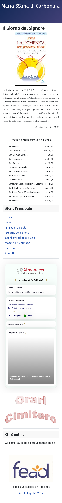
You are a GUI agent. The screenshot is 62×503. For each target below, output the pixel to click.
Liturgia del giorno (31, 308)
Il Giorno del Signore (17, 232)
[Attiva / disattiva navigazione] (4, 18)
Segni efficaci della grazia (20, 237)
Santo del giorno (31, 290)
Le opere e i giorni (31, 357)
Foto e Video (12, 248)
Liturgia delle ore (31, 324)
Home (8, 217)
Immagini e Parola (15, 227)
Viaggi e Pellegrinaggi (17, 242)
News (8, 222)
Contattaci (11, 253)
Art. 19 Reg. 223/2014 (31, 493)
